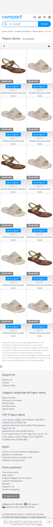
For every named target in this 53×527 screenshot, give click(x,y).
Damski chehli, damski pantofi (20, 507)
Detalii (13, 96)
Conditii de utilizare (34, 514)
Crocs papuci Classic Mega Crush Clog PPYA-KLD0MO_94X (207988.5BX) (23, 438)
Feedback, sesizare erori (13, 460)
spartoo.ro (13, 90)
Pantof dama (8, 403)
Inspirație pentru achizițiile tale (17, 457)
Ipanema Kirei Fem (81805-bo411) (18, 431)
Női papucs (33, 504)
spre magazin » (13, 86)
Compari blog (8, 385)
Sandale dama (9, 406)
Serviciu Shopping (10, 489)
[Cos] (44, 17)
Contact (5, 382)
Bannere (6, 483)
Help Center (7, 475)
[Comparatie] (39, 17)
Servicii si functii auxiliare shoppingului (21, 451)
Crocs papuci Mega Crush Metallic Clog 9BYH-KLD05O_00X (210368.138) (23, 421)
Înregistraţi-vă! (11, 496)
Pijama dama (8, 409)
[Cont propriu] (49, 17)
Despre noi (7, 379)
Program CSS (8, 486)
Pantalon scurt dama (12, 400)
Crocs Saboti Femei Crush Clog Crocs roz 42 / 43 (24, 433)
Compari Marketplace (12, 481)
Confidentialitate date (12, 514)
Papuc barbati (8, 397)
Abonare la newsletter (12, 454)
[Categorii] (35, 17)
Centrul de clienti (10, 472)
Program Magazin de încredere (17, 478)
